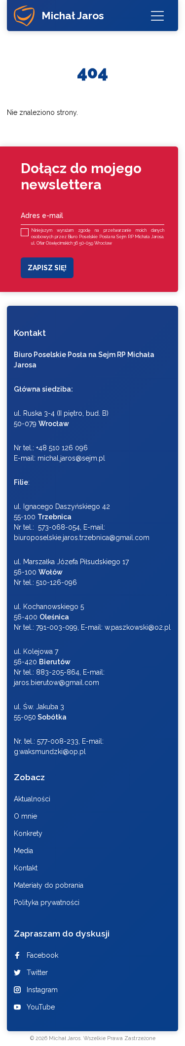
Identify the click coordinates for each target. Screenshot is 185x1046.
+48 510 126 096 (62, 448)
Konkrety (28, 833)
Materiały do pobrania (48, 885)
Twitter (37, 972)
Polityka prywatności (46, 902)
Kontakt (25, 868)
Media (23, 851)
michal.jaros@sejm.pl (71, 458)
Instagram (42, 990)
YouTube (41, 1007)
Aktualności (32, 799)
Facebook (42, 955)
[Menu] (157, 15)
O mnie (25, 816)
